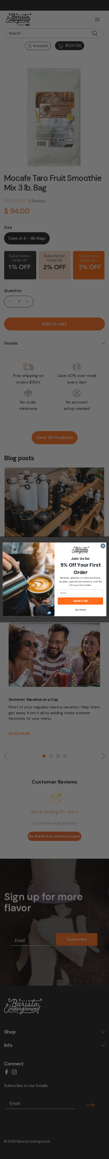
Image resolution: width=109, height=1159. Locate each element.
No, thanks (80, 609)
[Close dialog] (103, 546)
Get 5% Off (80, 601)
